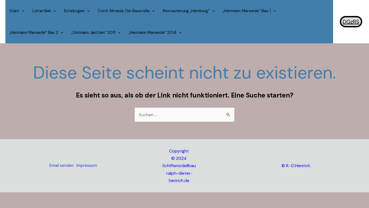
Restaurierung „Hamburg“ (186, 11)
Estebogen (74, 11)
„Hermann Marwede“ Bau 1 (247, 11)
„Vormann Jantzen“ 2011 (93, 32)
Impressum (86, 165)
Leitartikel (41, 11)
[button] (21, 11)
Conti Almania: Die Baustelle (124, 11)
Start (14, 11)
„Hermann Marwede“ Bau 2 (33, 32)
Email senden (61, 165)
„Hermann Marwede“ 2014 (152, 32)
